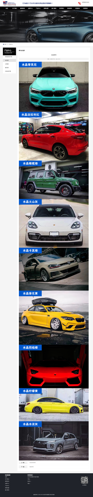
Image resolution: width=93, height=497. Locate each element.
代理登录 (85, 8)
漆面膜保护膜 (8, 56)
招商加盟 (46, 8)
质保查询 (69, 8)
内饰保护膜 (8, 71)
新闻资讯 (22, 8)
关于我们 (14, 8)
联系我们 (61, 8)
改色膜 (7, 60)
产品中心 (38, 8)
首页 (7, 8)
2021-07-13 (52, 59)
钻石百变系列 (33, 462)
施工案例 (54, 8)
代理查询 (77, 8)
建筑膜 (7, 67)
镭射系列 (32, 466)
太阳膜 (7, 64)
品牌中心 (30, 8)
